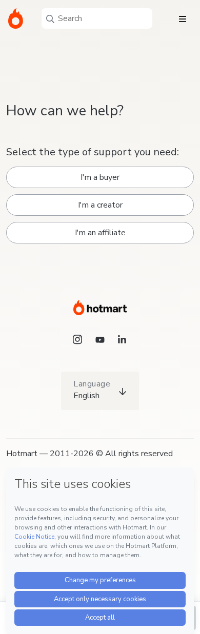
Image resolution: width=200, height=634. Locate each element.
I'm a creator (100, 205)
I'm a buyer (100, 177)
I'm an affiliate (100, 232)
